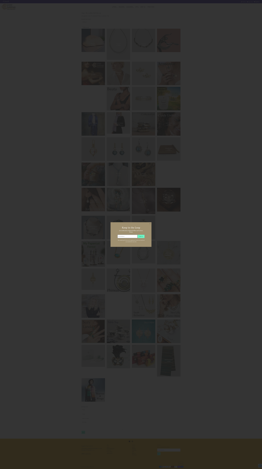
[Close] (149, 223)
